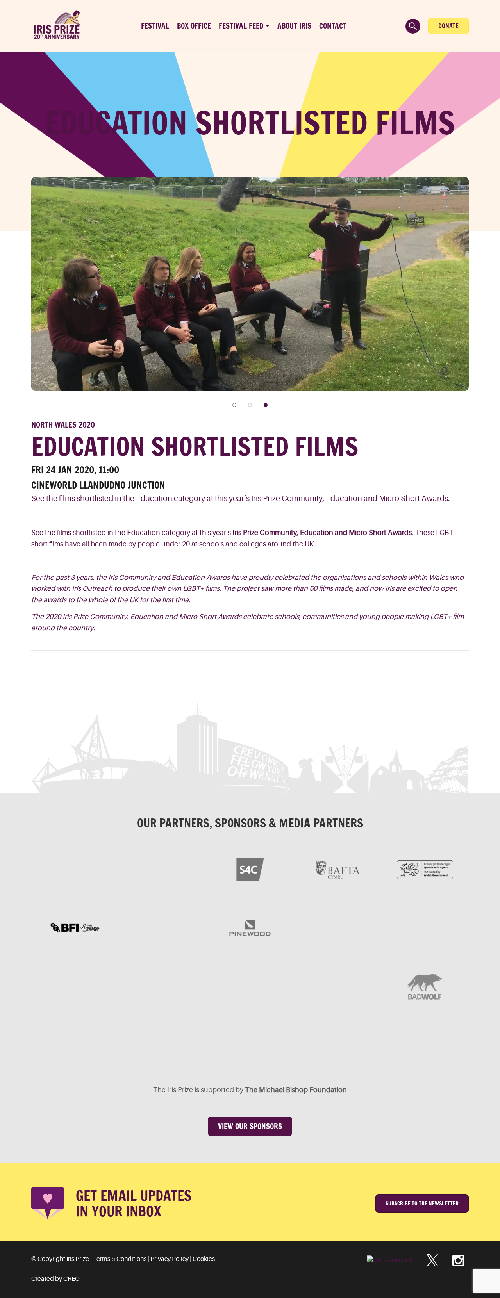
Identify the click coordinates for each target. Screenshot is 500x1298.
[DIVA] (75, 986)
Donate (448, 25)
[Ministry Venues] (75, 869)
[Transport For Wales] (206, 1044)
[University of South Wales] (337, 986)
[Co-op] (250, 986)
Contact (332, 26)
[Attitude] (162, 986)
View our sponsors (250, 1126)
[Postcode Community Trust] (381, 1044)
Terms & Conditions (119, 1258)
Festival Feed (241, 26)
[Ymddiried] (294, 1044)
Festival (155, 26)
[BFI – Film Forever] (75, 927)
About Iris (294, 26)
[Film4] (162, 869)
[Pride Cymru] (425, 927)
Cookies (204, 1258)
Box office (194, 26)
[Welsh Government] (425, 869)
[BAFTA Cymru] (337, 869)
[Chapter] (119, 1044)
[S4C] (250, 869)
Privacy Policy (169, 1258)
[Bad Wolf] (425, 986)
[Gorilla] (337, 927)
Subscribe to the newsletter (422, 1203)
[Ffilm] (162, 927)
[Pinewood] (250, 927)
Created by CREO (55, 1278)
